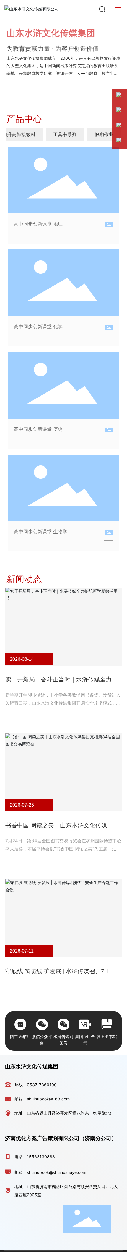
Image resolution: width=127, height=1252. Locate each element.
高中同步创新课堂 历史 (38, 429)
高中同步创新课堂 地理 (38, 224)
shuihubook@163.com (48, 1098)
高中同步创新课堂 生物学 (40, 531)
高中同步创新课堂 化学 (38, 326)
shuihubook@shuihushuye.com (56, 1172)
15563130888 (41, 1156)
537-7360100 (43, 1084)
